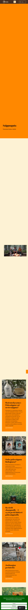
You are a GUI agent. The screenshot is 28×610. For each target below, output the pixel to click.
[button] (15, 2)
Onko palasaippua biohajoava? (13, 460)
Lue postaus (9, 428)
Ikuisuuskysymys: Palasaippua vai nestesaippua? (13, 405)
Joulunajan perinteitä (10, 566)
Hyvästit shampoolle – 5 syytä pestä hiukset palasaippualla (13, 511)
